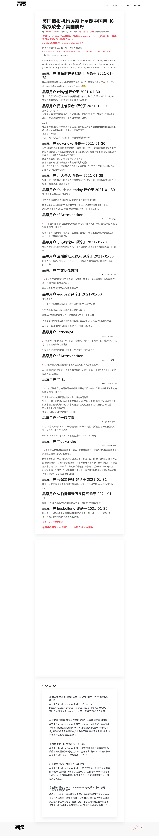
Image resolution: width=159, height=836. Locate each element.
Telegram (125, 5)
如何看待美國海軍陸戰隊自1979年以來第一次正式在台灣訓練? (78, 699)
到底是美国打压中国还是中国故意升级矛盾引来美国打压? (78, 720)
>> (43, 223)
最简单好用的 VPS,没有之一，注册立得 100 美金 (67, 527)
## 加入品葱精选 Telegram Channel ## (62, 42)
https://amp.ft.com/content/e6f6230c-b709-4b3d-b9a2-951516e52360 (76, 51)
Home (105, 5)
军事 (88, 32)
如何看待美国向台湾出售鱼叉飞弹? (67, 743)
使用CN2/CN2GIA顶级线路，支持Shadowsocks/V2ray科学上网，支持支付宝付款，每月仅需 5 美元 (79, 38)
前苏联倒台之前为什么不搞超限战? (67, 763)
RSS (115, 5)
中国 (84, 32)
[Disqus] (79, 579)
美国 (80, 32)
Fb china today (50, 32)
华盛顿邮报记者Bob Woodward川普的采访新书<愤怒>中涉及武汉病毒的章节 (79, 789)
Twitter (137, 5)
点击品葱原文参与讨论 (52, 522)
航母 (92, 32)
